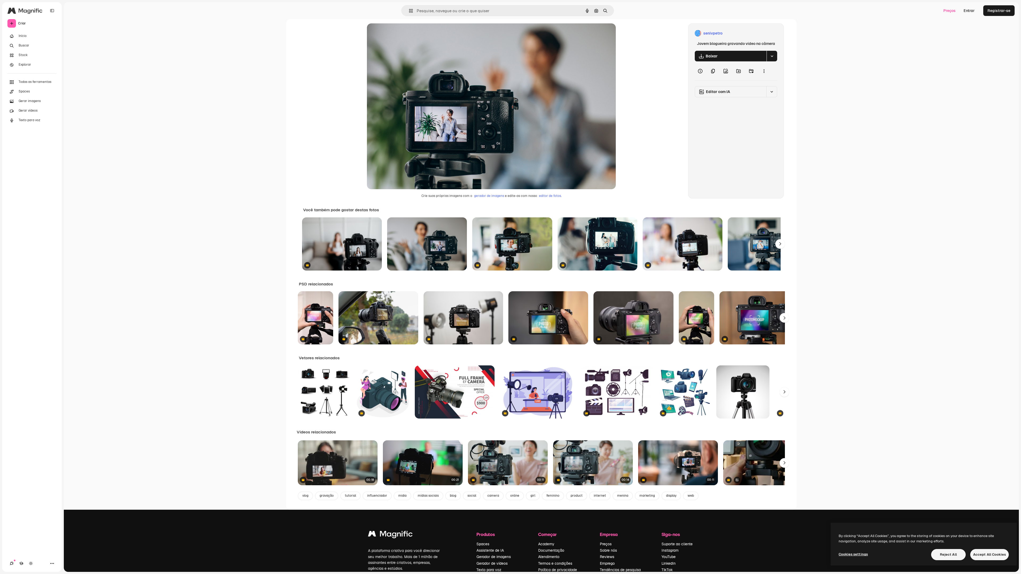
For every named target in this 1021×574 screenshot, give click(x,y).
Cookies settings (853, 554)
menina (622, 495)
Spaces (482, 544)
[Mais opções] (764, 71)
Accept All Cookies (989, 554)
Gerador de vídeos (492, 563)
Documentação (551, 550)
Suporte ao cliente (677, 544)
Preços (949, 10)
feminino (552, 495)
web (691, 495)
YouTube (669, 556)
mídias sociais (428, 495)
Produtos (485, 534)
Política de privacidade (557, 569)
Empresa (609, 534)
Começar (547, 534)
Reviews (607, 556)
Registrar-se (998, 10)
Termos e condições (555, 563)
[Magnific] (390, 535)
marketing (647, 495)
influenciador (377, 495)
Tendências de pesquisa (620, 569)
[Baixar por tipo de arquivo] (772, 56)
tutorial (350, 495)
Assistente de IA (490, 550)
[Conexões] (11, 563)
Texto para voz (488, 569)
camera (493, 495)
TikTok (667, 569)
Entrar (969, 10)
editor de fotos (550, 196)
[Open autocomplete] (408, 11)
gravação (327, 495)
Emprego (607, 563)
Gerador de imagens (493, 556)
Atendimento (548, 556)
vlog (305, 495)
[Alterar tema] (31, 563)
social (471, 495)
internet (600, 495)
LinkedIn (669, 563)
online (514, 495)
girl (532, 495)
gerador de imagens (489, 196)
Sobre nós (608, 550)
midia (402, 495)
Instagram (670, 550)
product (577, 495)
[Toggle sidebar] (52, 10)
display (671, 495)
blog (453, 495)
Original (401, 33)
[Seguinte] (780, 244)
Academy (546, 544)
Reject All (948, 554)
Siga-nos (671, 534)
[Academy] (21, 563)
